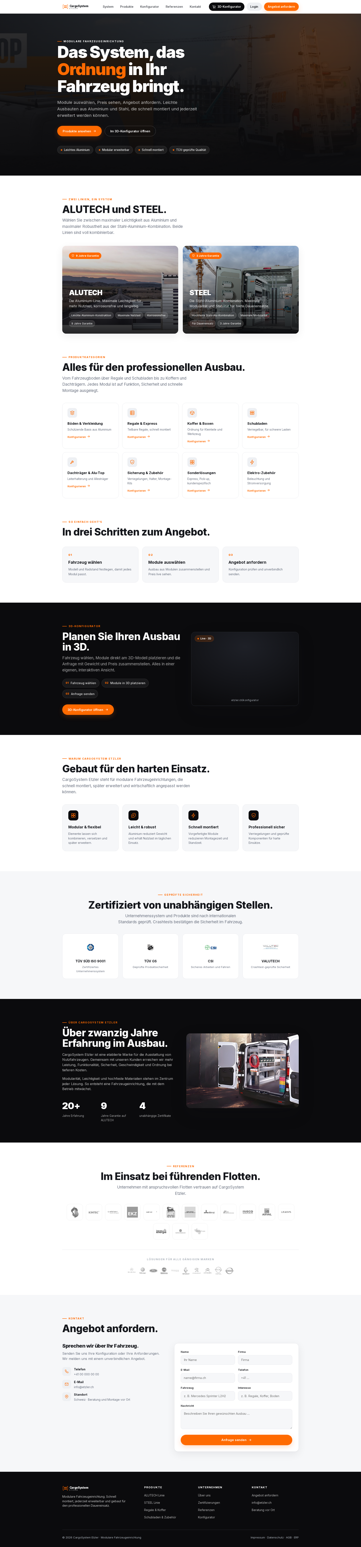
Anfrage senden (234, 1440)
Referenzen (174, 6)
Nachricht (187, 1405)
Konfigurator (149, 6)
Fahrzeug (187, 1387)
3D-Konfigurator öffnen (85, 710)
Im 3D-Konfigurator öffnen (130, 131)
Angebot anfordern (281, 6)
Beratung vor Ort (263, 1510)
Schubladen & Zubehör (160, 1517)
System (108, 6)
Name (185, 1351)
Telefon (243, 1369)
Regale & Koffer (155, 1510)
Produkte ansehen (77, 131)
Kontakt (195, 6)
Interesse (244, 1387)
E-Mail (185, 1369)
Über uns (204, 1495)
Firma (242, 1351)
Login (254, 6)
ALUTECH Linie (154, 1495)
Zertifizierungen (209, 1502)
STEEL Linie (152, 1502)
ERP (296, 1537)
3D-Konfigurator (229, 6)
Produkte (126, 6)
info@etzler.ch (262, 1502)
